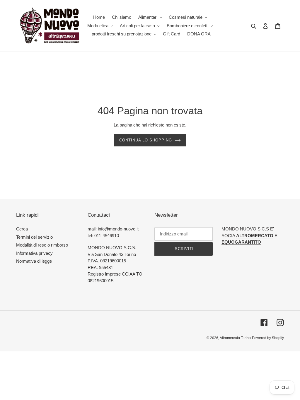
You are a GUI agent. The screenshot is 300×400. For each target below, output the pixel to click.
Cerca (22, 228)
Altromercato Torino (235, 338)
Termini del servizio (34, 237)
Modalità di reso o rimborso (42, 244)
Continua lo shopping (145, 140)
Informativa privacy (34, 253)
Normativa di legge (34, 261)
